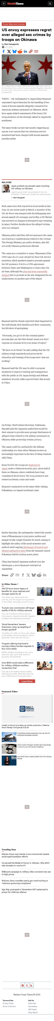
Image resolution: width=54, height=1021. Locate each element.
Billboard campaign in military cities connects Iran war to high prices (26, 873)
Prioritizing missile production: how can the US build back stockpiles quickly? (33, 734)
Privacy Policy (8, 1003)
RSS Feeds (32, 1009)
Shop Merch (33, 1012)
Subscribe (32, 1003)
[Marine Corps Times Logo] (15, 3)
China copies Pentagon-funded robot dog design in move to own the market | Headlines (34, 746)
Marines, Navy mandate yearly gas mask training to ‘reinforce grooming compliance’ (25, 882)
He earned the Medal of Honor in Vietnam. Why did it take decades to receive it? (25, 864)
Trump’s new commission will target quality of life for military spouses (18, 609)
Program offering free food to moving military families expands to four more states (18, 646)
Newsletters (32, 1006)
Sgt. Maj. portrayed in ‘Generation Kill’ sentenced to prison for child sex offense (25, 890)
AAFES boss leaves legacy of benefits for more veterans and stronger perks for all (16, 591)
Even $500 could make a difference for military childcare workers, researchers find (17, 665)
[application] (27, 709)
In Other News (9, 584)
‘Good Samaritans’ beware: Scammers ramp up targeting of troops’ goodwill (16, 627)
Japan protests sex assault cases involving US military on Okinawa (30, 187)
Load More (27, 681)
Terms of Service (9, 1006)
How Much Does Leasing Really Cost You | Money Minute (34, 757)
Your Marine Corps (13, 24)
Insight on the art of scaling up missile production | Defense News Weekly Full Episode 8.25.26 (25, 726)
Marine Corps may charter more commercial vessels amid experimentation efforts (25, 855)
